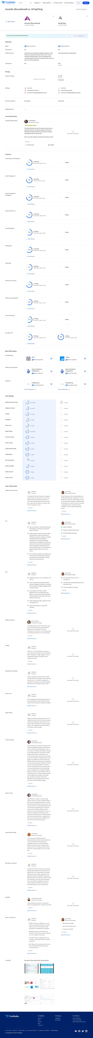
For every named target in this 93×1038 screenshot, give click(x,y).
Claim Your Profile (77, 1020)
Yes (69, 36)
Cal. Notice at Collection (43, 1030)
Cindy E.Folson (68, 491)
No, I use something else (79, 36)
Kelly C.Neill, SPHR (35, 621)
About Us (40, 1018)
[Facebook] (79, 1031)
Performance (8, 425)
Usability (7, 414)
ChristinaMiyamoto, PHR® (36, 898)
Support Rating (8, 431)
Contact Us (40, 1025)
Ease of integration (9, 460)
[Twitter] (83, 1031)
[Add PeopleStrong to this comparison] (51, 384)
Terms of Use (8, 1030)
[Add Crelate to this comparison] (85, 358)
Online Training (8, 442)
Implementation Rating (10, 448)
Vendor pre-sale (9, 477)
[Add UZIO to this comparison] (51, 358)
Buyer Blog (57, 1020)
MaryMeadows (34, 833)
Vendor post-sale (9, 471)
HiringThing (62, 23)
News (39, 1023)
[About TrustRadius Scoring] (25, 46)
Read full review (31, 510)
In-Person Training (9, 437)
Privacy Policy (21, 1030)
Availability (7, 419)
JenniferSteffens (34, 741)
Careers (39, 1021)
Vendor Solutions (77, 1018)
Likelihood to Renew (10, 408)
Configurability (8, 454)
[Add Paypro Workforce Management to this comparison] (51, 371)
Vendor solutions (46, 2)
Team (39, 1020)
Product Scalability (9, 466)
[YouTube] (76, 1031)
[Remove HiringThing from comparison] (87, 16)
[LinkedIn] (86, 1031)
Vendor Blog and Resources (79, 1021)
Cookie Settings (54, 1030)
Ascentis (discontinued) (32, 23)
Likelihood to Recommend (11, 402)
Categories (36, 2)
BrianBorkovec (32, 120)
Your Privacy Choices (31, 1030)
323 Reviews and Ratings (29, 25)
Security (15, 1030)
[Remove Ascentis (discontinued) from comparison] (53, 16)
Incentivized (27, 141)
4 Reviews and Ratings (62, 25)
